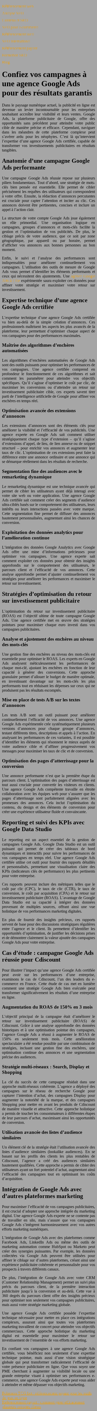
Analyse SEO (13, 13)
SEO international (16, 41)
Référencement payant (19, 48)
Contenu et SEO (15, 20)
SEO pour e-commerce (20, 27)
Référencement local (18, 34)
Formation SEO (14, 55)
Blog (6, 62)
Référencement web (17, 6)
